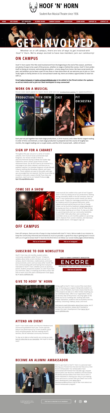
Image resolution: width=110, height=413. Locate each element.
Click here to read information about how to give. (71, 305)
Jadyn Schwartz (26, 80)
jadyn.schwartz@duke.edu (45, 80)
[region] (25, 115)
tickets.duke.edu (85, 206)
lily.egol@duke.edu (26, 179)
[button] (68, 22)
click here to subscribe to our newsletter (34, 338)
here (75, 220)
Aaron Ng (84, 309)
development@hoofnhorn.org (65, 382)
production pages (68, 92)
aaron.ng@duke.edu (26, 274)
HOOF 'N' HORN (58, 5)
